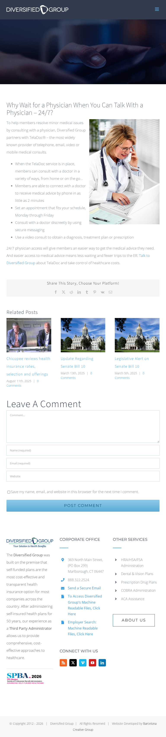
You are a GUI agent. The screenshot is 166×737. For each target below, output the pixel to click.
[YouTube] (92, 662)
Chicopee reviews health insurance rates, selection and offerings (28, 366)
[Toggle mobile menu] (157, 9)
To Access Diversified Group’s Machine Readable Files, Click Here (85, 605)
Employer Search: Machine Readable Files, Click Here (83, 628)
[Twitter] (73, 662)
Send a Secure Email (84, 588)
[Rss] (63, 662)
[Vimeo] (82, 662)
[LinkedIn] (102, 662)
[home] (29, 541)
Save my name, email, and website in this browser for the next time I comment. (75, 491)
